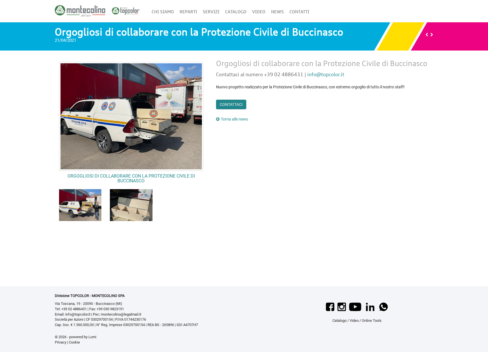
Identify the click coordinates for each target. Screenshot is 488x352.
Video (258, 11)
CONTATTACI (231, 104)
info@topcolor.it (325, 74)
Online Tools (372, 320)
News (277, 11)
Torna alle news (234, 119)
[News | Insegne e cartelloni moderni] (426, 35)
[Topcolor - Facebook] (330, 306)
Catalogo (236, 11)
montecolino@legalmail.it (121, 314)
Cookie (74, 342)
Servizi (211, 11)
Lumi (92, 337)
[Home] (97, 9)
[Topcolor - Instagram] (342, 306)
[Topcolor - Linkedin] (370, 306)
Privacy (60, 342)
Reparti (188, 11)
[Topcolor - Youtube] (355, 306)
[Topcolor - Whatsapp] (383, 306)
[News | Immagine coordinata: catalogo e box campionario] (431, 35)
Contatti (299, 11)
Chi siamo (163, 11)
